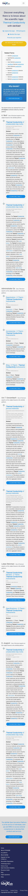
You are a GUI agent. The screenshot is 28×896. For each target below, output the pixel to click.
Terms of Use (4, 890)
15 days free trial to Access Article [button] (17, 196)
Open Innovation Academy (7, 868)
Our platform (4, 852)
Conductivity (16, 135)
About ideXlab (4, 855)
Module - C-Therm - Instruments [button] (14, 575)
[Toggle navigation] (23, 3)
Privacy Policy (23, 890)
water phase (11, 168)
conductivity (15, 55)
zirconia (20, 454)
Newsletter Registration (7, 861)
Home (2, 848)
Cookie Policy (14, 890)
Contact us (3, 859)
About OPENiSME (5, 850)
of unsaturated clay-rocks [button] (15, 123)
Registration (9, 309)
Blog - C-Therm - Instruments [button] (15, 366)
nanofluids (10, 64)
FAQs (2, 877)
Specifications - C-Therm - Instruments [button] (15, 610)
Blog (2, 872)
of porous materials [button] (15, 407)
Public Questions (5, 874)
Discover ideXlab (14, 98)
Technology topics (5, 863)
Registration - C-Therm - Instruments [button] (15, 299)
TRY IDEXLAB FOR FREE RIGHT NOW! (14, 44)
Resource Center (5, 870)
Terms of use (4, 866)
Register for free (5, 857)
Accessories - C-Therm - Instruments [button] (15, 333)
